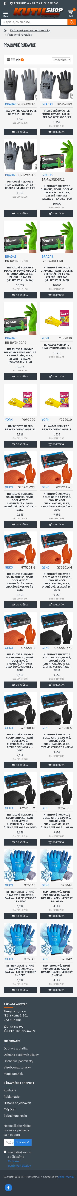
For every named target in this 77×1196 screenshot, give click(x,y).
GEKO (9, 487)
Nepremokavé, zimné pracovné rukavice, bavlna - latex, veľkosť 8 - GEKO (57, 970)
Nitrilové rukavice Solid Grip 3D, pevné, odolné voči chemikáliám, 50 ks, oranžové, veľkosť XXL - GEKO (20, 501)
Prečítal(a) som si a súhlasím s (19, 1158)
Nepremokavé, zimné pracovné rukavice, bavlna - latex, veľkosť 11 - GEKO (20, 896)
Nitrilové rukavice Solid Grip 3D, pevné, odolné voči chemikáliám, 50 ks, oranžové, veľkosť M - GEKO (57, 582)
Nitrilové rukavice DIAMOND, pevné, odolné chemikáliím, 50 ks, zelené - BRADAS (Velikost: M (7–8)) (57, 274)
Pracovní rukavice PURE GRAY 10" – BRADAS (20, 112)
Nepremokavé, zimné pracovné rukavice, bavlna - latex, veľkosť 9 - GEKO (20, 970)
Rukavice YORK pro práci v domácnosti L (56, 428)
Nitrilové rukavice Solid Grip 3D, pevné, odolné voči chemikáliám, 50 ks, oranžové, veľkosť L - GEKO (20, 662)
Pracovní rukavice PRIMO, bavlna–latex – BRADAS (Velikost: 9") (56, 114)
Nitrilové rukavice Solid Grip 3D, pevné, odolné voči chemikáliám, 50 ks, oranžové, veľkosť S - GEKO (20, 582)
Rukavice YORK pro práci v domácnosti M (20, 428)
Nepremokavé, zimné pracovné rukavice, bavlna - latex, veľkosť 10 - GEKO (57, 896)
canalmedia (66, 1177)
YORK (45, 338)
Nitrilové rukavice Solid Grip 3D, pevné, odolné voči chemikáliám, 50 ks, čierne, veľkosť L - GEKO (57, 821)
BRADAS (10, 104)
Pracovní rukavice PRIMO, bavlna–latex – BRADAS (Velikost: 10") (20, 185)
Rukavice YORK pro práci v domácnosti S (57, 346)
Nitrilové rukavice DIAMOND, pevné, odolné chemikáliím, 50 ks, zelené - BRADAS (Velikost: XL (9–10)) (20, 274)
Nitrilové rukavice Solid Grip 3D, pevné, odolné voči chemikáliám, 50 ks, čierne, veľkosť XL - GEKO (20, 742)
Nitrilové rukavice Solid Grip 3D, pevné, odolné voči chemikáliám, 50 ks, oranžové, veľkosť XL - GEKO (56, 501)
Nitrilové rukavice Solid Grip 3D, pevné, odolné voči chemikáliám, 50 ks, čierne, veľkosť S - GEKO (57, 741)
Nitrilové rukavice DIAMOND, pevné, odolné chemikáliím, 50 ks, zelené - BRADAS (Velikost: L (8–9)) (20, 355)
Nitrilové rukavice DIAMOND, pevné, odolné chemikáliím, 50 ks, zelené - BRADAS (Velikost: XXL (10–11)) (57, 192)
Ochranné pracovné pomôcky (30, 30)
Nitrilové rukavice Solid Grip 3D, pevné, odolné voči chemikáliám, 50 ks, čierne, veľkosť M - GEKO (20, 821)
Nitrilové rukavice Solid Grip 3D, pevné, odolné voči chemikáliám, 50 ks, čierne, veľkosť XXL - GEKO (57, 662)
